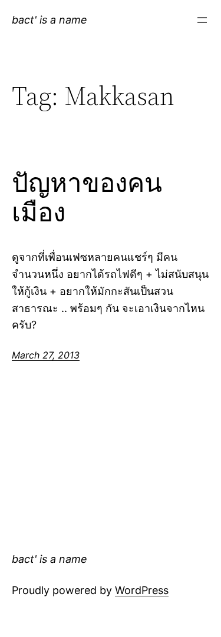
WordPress (142, 590)
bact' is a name (49, 20)
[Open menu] (202, 20)
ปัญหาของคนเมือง (87, 198)
